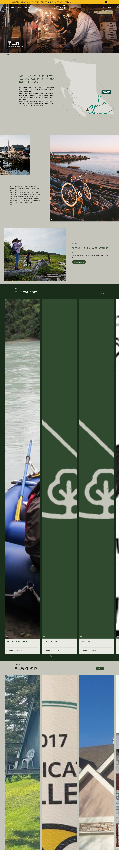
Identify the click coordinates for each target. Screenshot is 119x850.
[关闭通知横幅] (106, 2)
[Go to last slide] (51, 656)
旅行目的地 (27, 7)
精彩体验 (19, 7)
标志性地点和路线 (9, 7)
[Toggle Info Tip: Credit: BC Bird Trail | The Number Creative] (5, 279)
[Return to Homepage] (59, 7)
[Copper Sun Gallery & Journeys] (22, 469)
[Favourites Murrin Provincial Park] (111, 650)
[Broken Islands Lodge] (59, 469)
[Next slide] (72, 656)
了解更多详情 (67, 2)
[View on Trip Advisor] (7, 637)
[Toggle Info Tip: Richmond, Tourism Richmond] (51, 219)
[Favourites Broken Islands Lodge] (74, 650)
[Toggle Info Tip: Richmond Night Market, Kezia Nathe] (2, 51)
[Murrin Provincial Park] (96, 469)
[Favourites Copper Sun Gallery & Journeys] (37, 650)
